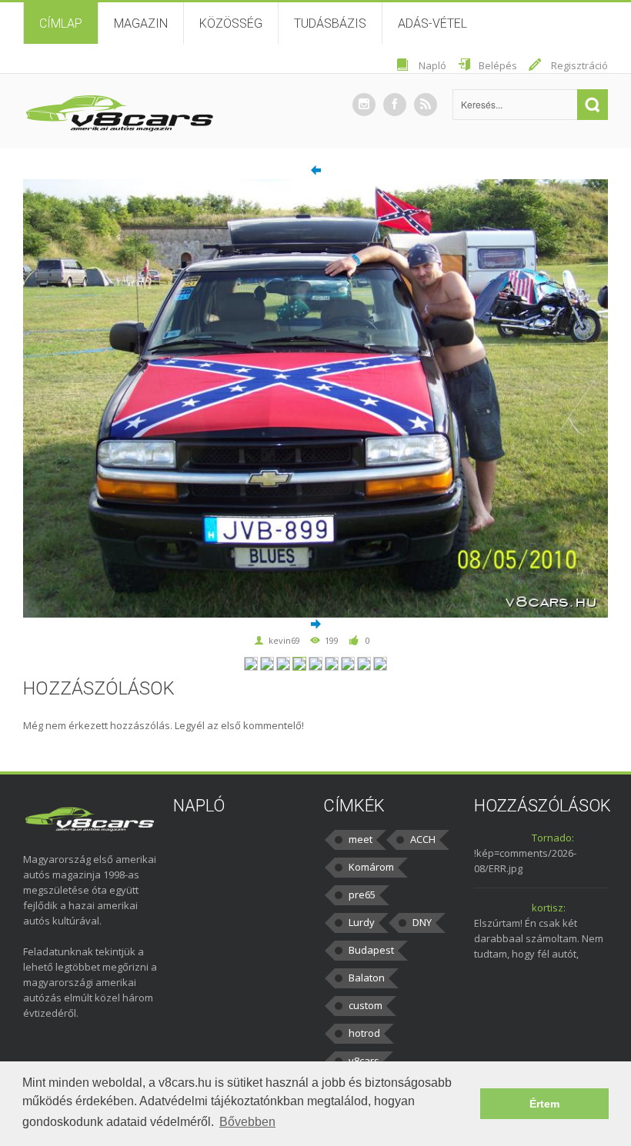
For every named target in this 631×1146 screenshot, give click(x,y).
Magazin (141, 23)
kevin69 (284, 640)
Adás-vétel (432, 23)
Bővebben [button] (247, 1121)
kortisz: (549, 907)
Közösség (230, 23)
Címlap (60, 23)
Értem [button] (544, 1104)
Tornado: (553, 838)
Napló (432, 65)
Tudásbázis (330, 23)
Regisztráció (579, 65)
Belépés (498, 65)
